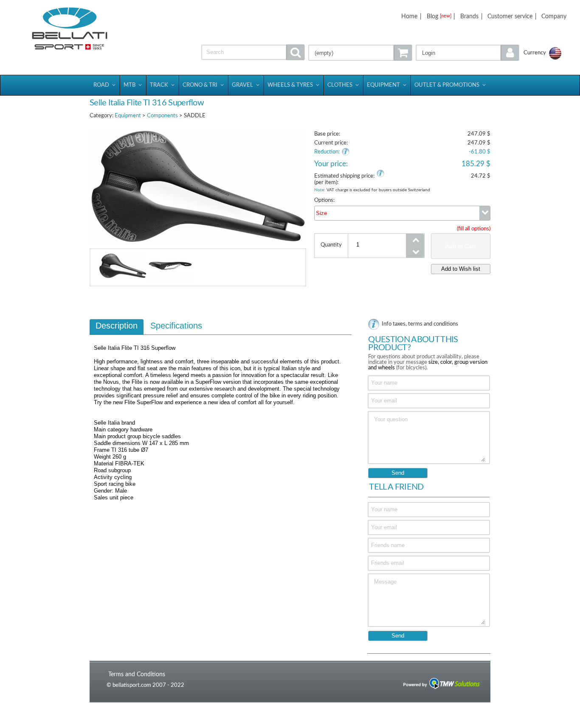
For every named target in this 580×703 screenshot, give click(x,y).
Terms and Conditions (136, 674)
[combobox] (402, 213)
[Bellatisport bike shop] (69, 29)
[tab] (117, 326)
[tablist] (221, 414)
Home (409, 16)
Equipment (128, 116)
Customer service (509, 16)
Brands (469, 16)
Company (553, 16)
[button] (467, 52)
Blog (439, 16)
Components (162, 116)
